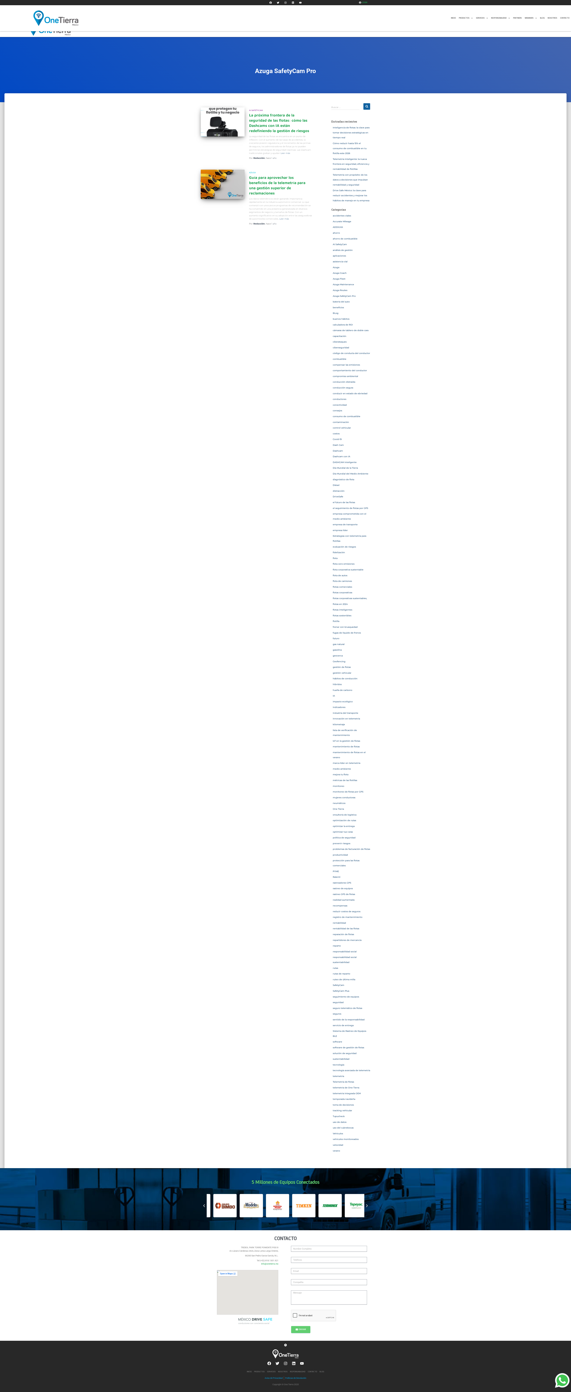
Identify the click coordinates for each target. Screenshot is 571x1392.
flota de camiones (342, 581)
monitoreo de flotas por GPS (348, 791)
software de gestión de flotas (348, 1047)
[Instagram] (285, 2)
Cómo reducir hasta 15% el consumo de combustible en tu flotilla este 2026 (350, 148)
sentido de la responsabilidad (349, 1019)
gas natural (339, 644)
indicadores (339, 707)
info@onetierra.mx (269, 1264)
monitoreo (338, 786)
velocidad (338, 1145)
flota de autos (340, 575)
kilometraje (339, 724)
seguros (337, 1013)
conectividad (340, 405)
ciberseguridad (341, 347)
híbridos (337, 684)
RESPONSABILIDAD (499, 18)
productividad (340, 855)
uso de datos (339, 1122)
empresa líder (340, 530)
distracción (339, 491)
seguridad (338, 1002)
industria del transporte (345, 713)
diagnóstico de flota (343, 479)
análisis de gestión (343, 250)
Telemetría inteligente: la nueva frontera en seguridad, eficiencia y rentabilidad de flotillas (351, 164)
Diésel (336, 485)
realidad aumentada (343, 900)
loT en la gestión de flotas (346, 741)
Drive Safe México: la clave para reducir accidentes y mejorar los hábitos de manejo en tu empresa (351, 195)
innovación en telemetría (346, 718)
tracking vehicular (342, 1110)
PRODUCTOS (464, 18)
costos (336, 433)
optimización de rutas (344, 820)
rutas (335, 968)
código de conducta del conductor (351, 353)
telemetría (338, 1076)
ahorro (336, 233)
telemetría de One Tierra (346, 1087)
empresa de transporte (345, 524)
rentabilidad (339, 923)
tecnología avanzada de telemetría (351, 1070)
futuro (336, 638)
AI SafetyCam (256, 110)
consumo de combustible (346, 416)
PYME (336, 871)
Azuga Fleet (339, 278)
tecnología (338, 1064)
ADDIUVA (338, 227)
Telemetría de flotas (343, 1082)
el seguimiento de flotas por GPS (350, 508)
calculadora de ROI (343, 324)
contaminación (341, 422)
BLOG (542, 18)
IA (334, 695)
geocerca (338, 655)
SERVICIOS (480, 18)
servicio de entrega (343, 1025)
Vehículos (338, 1133)
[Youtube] (300, 2)
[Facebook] (270, 2)
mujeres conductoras (344, 797)
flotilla (336, 621)
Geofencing (339, 661)
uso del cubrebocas (343, 1127)
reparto (337, 945)
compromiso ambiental (345, 376)
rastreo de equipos (343, 888)
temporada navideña (344, 1099)
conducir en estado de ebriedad (350, 393)
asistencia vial (340, 261)
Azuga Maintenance (343, 284)
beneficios (338, 307)
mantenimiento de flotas (346, 746)
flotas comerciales (342, 587)
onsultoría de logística (344, 814)
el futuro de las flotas (344, 502)
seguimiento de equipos (346, 996)
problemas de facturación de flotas (351, 849)
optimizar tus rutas (343, 832)
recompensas (340, 905)
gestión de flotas (342, 667)
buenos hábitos (341, 319)
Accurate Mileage (342, 221)
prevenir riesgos (341, 843)
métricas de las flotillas (345, 780)
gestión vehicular (342, 673)
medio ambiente (342, 769)
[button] (204, 1206)
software (337, 1041)
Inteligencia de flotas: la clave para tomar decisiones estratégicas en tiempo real (351, 132)
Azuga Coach (340, 273)
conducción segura (343, 387)
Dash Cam (338, 445)
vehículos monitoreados (346, 1139)
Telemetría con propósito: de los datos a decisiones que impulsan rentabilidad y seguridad (350, 179)
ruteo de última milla (344, 979)
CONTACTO (565, 18)
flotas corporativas (342, 592)
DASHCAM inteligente (345, 462)
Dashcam (338, 450)
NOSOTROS (552, 18)
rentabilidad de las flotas (346, 928)
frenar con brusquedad (345, 627)
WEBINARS (529, 18)
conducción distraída (344, 382)
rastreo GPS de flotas (344, 894)
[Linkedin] (293, 2)
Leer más (285, 153)
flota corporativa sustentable (348, 569)
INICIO (453, 18)
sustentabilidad (341, 1059)
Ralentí (336, 877)
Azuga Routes (340, 290)
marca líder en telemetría (346, 763)
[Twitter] (278, 2)
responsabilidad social (345, 951)
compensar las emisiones (346, 364)
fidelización (339, 552)
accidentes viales (342, 215)
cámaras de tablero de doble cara (350, 330)
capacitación (339, 336)
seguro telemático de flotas (347, 1008)
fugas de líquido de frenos (347, 632)
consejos (337, 410)
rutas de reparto (341, 973)
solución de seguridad (345, 1053)
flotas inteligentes (342, 609)
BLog (335, 313)
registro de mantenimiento (347, 917)
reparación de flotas (343, 934)
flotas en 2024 (340, 604)
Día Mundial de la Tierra (345, 468)
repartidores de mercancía (347, 940)
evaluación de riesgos (344, 546)
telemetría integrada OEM (347, 1093)
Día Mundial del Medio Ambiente (350, 473)
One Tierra (338, 809)
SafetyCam (338, 985)
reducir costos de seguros (346, 911)
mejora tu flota (340, 774)
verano (336, 1150)
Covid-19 (337, 439)
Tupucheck (339, 1116)
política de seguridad (344, 837)
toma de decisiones (343, 1105)
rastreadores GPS (342, 882)
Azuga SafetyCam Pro (344, 296)
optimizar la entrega (344, 826)
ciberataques (340, 341)
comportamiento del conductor (350, 370)
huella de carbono (342, 690)
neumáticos (339, 803)
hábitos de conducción (345, 678)
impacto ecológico (343, 701)
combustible (339, 359)
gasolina (337, 650)
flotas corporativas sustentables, (350, 598)
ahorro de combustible (345, 238)
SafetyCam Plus (341, 991)
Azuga (252, 172)
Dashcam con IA (341, 456)
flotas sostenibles (342, 615)
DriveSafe (338, 496)
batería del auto (341, 301)
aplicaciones (339, 255)
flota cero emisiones (343, 564)
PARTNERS (517, 18)
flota (335, 558)
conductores (339, 399)
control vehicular (342, 427)
